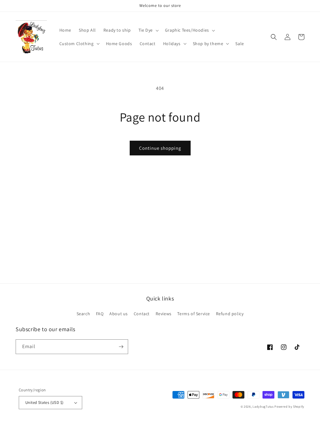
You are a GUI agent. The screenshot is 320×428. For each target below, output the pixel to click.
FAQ (100, 313)
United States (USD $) (44, 402)
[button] (148, 30)
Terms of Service (193, 313)
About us (118, 313)
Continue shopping (160, 148)
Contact (142, 313)
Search (83, 313)
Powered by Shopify (289, 407)
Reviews (164, 313)
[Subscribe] (121, 346)
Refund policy (230, 313)
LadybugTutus (262, 407)
